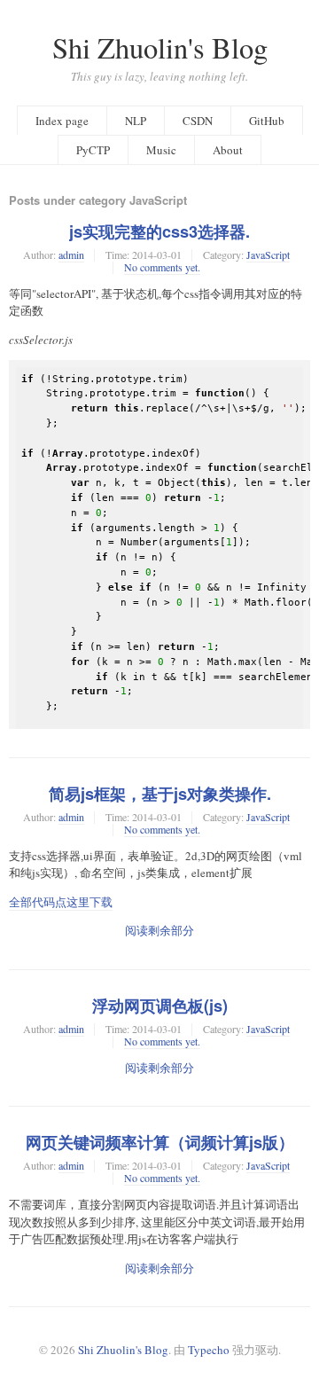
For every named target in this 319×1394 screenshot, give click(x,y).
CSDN (198, 121)
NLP (135, 121)
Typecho (209, 1350)
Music (161, 150)
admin (71, 254)
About (228, 150)
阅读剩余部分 (159, 930)
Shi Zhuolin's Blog (160, 47)
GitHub (266, 121)
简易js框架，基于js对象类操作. (160, 793)
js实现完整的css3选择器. (159, 231)
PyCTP (93, 150)
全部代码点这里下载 (61, 902)
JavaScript (268, 254)
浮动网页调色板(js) (160, 1005)
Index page (62, 121)
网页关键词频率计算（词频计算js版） (160, 1142)
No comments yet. (162, 267)
